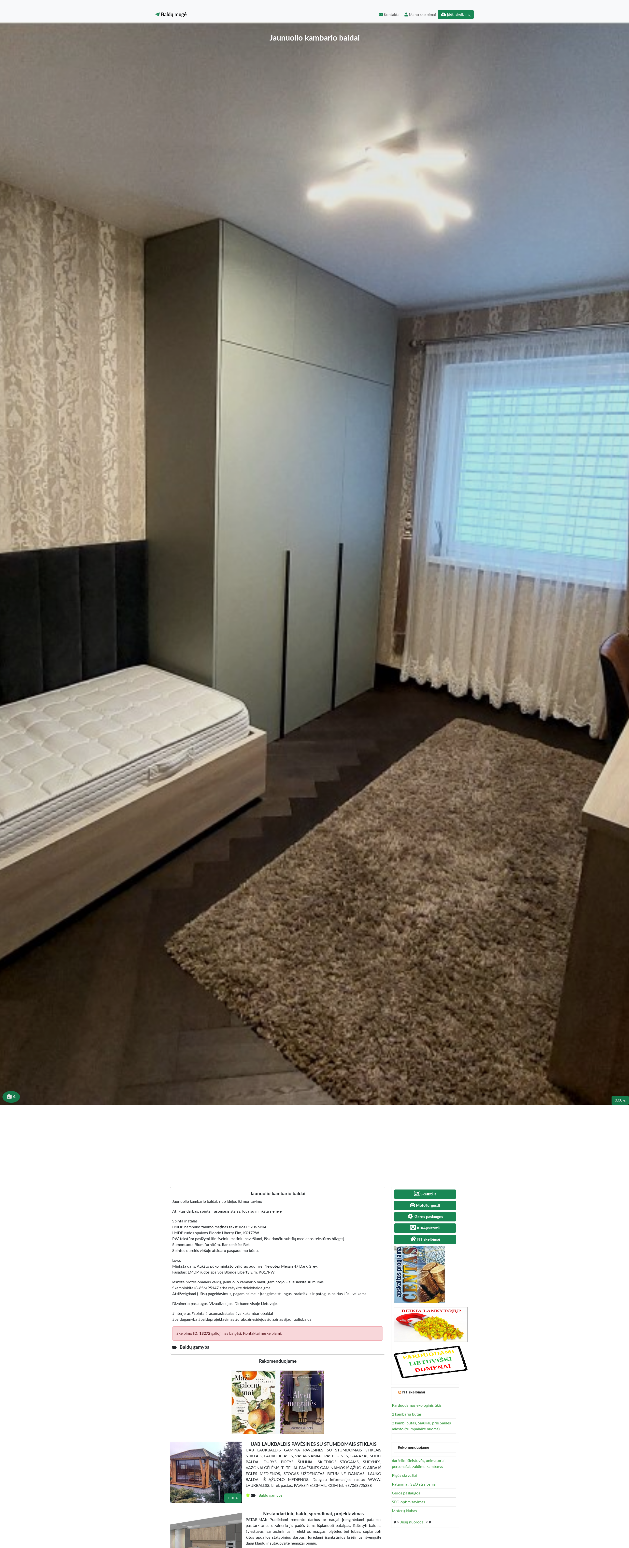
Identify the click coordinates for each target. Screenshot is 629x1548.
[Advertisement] (314, 1142)
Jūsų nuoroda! (412, 1522)
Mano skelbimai (422, 15)
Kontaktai (391, 15)
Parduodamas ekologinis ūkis (417, 1405)
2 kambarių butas (407, 1414)
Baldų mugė (173, 14)
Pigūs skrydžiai (404, 1475)
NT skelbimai (413, 1392)
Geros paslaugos (406, 1493)
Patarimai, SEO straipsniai (414, 1484)
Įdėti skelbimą (458, 14)
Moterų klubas (404, 1511)
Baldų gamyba (270, 1495)
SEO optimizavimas (408, 1502)
